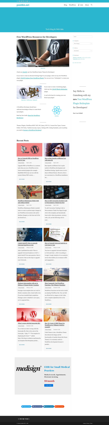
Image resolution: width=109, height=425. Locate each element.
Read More (22, 179)
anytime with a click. (79, 59)
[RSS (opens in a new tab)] (29, 1)
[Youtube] (27, 419)
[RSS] (28, 419)
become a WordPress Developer (32, 130)
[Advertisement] (54, 18)
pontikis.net (23, 4)
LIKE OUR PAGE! (77, 62)
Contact (84, 423)
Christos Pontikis (21, 162)
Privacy (88, 423)
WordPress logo (29, 99)
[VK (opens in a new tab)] (21, 1)
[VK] (23, 419)
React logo (57, 115)
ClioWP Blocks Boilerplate (59, 89)
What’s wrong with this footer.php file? (29, 323)
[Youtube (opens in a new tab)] (27, 1)
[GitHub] (25, 419)
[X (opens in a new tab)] (17, 1)
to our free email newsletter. (82, 57)
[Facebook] (20, 419)
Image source (43, 68)
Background (35, 99)
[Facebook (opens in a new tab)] (19, 1)
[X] (18, 419)
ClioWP (24, 72)
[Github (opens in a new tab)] (25, 1)
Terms (91, 423)
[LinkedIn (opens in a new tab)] (23, 1)
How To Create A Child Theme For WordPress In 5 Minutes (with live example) (55, 325)
